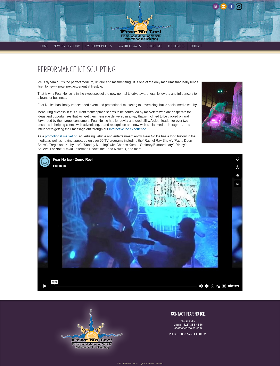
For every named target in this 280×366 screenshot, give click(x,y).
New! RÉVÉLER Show (67, 45)
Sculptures (154, 45)
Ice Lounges (176, 45)
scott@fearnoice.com (188, 328)
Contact (196, 45)
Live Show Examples (98, 45)
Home (44, 45)
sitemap (159, 363)
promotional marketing (61, 136)
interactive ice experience (127, 129)
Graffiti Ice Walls (129, 45)
